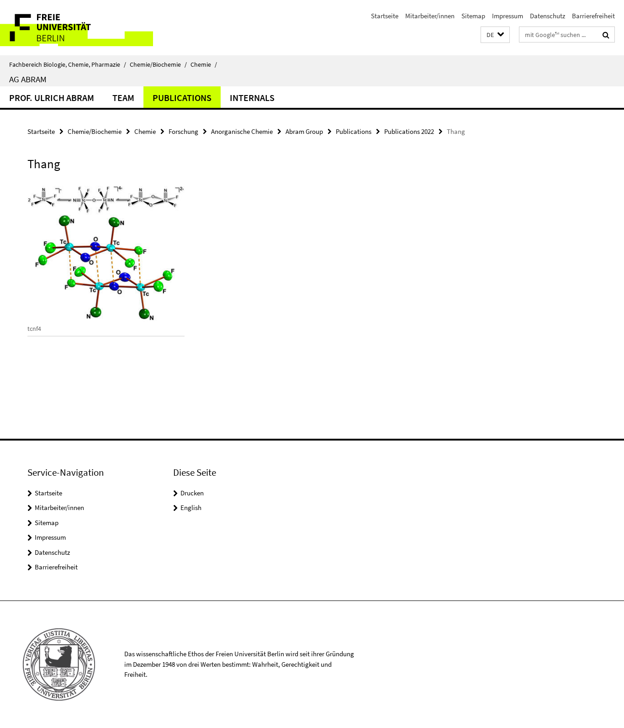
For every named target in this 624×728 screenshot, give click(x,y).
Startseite (384, 15)
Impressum (507, 15)
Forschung (183, 131)
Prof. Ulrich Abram (51, 97)
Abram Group (304, 131)
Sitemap (473, 15)
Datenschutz (547, 15)
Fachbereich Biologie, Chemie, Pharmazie (67, 64)
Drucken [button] (192, 493)
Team (123, 97)
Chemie (203, 64)
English (190, 507)
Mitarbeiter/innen (430, 15)
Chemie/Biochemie (158, 64)
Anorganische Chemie (242, 131)
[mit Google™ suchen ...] (606, 34)
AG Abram (28, 79)
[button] (495, 35)
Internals (252, 97)
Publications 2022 (409, 131)
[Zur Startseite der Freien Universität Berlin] (76, 27)
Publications (182, 97)
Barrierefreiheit (593, 15)
